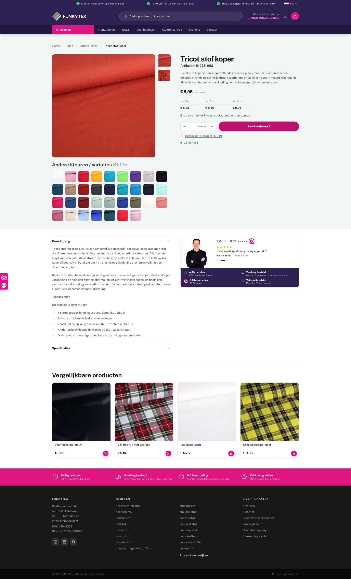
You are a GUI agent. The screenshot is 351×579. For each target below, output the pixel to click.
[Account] (285, 16)
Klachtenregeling (255, 530)
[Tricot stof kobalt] (96, 215)
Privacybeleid (252, 524)
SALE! (126, 29)
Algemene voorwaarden (259, 518)
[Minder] (185, 126)
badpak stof (124, 518)
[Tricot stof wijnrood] (83, 202)
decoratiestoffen (191, 542)
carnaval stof (188, 524)
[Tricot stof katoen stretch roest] (83, 189)
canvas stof (187, 518)
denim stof (187, 548)
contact (246, 115)
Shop (69, 45)
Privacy (276, 574)
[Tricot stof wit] (57, 176)
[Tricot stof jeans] (70, 202)
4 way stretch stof (128, 505)
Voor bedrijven (146, 29)
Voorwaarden (291, 574)
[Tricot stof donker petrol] (57, 189)
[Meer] (212, 126)
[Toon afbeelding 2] (164, 75)
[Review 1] (217, 260)
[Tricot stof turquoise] (135, 189)
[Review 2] (219, 260)
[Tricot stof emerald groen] (122, 189)
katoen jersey (89, 45)
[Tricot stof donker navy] (148, 189)
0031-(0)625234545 (65, 516)
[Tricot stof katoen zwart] (161, 176)
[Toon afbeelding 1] (164, 60)
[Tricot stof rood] (83, 176)
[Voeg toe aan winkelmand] (105, 453)
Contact (211, 29)
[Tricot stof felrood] (122, 215)
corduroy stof (188, 530)
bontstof (121, 530)
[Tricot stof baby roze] (135, 215)
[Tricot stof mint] (161, 189)
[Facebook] (73, 542)
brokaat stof (188, 511)
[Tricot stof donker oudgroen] (109, 202)
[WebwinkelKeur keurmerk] (251, 241)
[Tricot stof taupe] (70, 189)
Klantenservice (172, 29)
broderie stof (188, 505)
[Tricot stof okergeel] (96, 176)
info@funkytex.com (65, 520)
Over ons (194, 29)
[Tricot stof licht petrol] (109, 176)
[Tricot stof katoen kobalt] (122, 202)
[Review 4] (227, 260)
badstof (121, 524)
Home (56, 45)
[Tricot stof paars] (135, 176)
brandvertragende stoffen (133, 548)
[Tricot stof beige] (70, 215)
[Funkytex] (69, 16)
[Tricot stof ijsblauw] (83, 215)
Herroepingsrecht (255, 536)
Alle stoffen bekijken (194, 555)
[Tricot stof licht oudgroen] (96, 202)
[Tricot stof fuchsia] (57, 202)
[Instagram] (55, 542)
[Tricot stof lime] (122, 176)
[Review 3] (223, 260)
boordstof (122, 536)
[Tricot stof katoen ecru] (148, 202)
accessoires (124, 511)
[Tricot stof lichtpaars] (57, 215)
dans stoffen (188, 536)
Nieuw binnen (107, 29)
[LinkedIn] (64, 542)
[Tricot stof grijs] (148, 176)
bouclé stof (123, 542)
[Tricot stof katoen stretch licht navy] (109, 189)
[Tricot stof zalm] (161, 202)
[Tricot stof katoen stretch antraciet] (96, 189)
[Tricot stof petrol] (109, 215)
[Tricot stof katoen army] (135, 202)
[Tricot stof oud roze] (70, 176)
